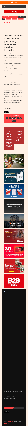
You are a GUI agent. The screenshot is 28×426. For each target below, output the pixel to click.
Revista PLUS (10, 421)
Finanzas (7, 22)
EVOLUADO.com (15, 404)
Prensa (6, 53)
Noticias (8, 18)
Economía (20, 18)
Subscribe (7, 423)
